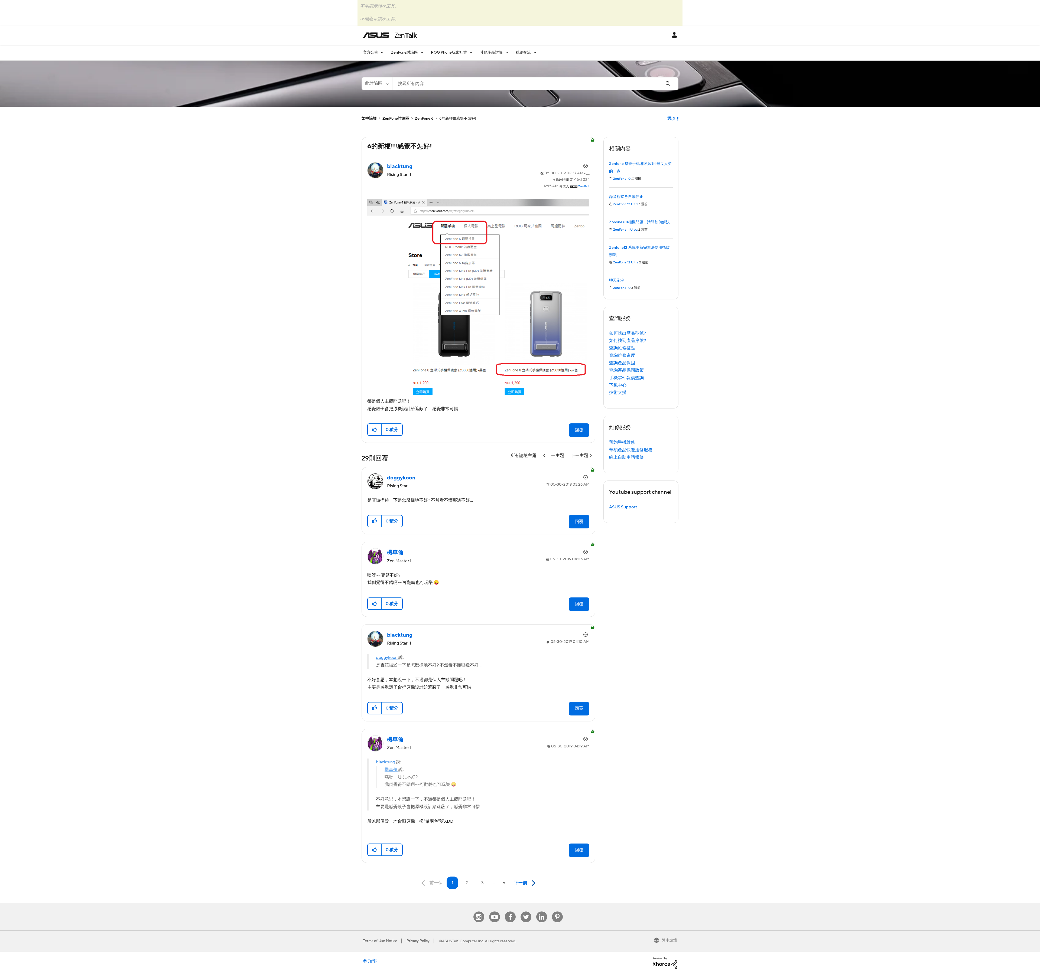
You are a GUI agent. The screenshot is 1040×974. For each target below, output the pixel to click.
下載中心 (617, 385)
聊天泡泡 (616, 280)
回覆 (579, 430)
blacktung (385, 762)
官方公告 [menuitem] (370, 52)
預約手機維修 (622, 442)
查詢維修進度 (622, 355)
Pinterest (557, 911)
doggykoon (387, 657)
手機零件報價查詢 (626, 378)
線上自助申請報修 (626, 457)
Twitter (525, 911)
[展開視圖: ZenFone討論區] (422, 52)
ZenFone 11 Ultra (625, 230)
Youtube (494, 911)
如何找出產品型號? (627, 333)
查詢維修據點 (622, 348)
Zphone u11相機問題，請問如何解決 (639, 222)
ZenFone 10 (621, 179)
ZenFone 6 (424, 118)
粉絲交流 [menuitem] (523, 52)
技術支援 (617, 392)
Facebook (510, 911)
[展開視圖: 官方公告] (382, 52)
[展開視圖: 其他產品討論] (506, 52)
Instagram (478, 911)
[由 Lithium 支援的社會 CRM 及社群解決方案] (665, 962)
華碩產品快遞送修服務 (630, 450)
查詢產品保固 (622, 363)
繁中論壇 (369, 118)
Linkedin (541, 911)
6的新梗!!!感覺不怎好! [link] (457, 118)
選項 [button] (671, 118)
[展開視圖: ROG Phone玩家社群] (471, 52)
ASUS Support (623, 507)
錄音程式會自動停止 (626, 196)
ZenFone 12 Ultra (625, 204)
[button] (375, 429)
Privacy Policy (418, 941)
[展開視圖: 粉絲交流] (535, 52)
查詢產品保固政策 (626, 370)
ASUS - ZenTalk (390, 35)
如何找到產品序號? (627, 340)
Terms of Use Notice (380, 941)
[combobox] (535, 83)
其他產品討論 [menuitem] (491, 52)
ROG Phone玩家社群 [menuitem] (449, 52)
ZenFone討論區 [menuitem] (404, 52)
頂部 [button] (372, 961)
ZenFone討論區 (395, 118)
